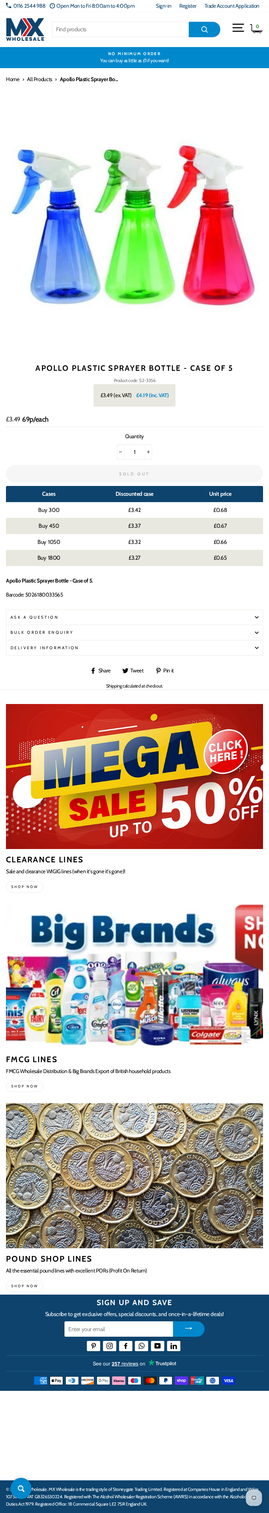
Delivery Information (45, 647)
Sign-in (163, 5)
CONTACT (19, 1467)
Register (187, 5)
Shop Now (24, 1286)
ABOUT (15, 1445)
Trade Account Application (232, 5)
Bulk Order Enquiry (42, 632)
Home (12, 79)
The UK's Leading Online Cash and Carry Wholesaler (90, 1402)
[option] (134, 58)
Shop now (24, 886)
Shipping (114, 686)
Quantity (134, 436)
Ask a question (34, 617)
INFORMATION (25, 1424)
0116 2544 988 (29, 5)
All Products (39, 79)
